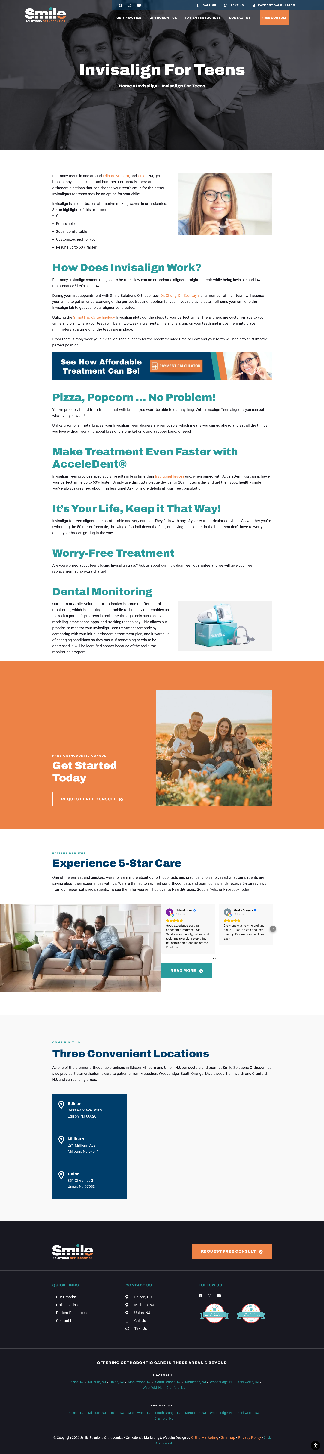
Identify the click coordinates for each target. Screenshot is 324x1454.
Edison (108, 176)
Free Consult (274, 17)
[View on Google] (169, 912)
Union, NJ (117, 1382)
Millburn (122, 176)
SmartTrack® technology (94, 317)
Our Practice (128, 17)
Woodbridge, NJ (222, 1382)
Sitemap (227, 1437)
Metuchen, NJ (195, 1382)
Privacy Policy (249, 1437)
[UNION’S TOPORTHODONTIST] (251, 1326)
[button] (161, 929)
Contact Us (240, 17)
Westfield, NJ (153, 1388)
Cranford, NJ (175, 1388)
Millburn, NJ (97, 1382)
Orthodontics (163, 17)
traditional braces (169, 476)
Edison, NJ (76, 1382)
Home (125, 86)
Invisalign (147, 86)
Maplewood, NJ (139, 1382)
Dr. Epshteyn (188, 295)
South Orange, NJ (168, 1382)
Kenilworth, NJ (248, 1382)
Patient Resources (203, 17)
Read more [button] (173, 947)
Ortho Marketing (204, 1437)
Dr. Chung (168, 295)
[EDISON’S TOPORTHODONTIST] (214, 1326)
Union (142, 176)
